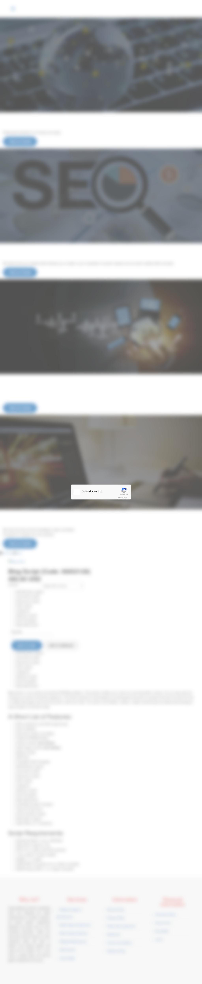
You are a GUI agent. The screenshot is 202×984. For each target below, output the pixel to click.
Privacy (120, 498)
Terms (126, 498)
